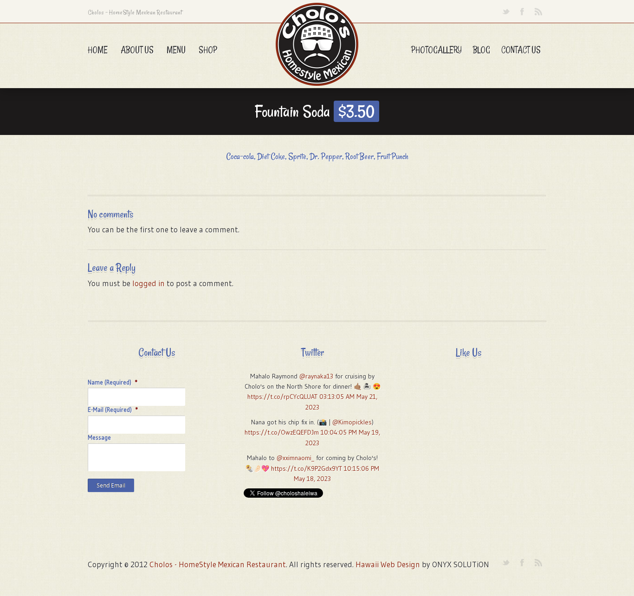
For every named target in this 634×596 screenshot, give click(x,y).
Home (98, 50)
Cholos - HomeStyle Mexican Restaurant (217, 564)
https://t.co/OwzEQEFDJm (282, 432)
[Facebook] (522, 11)
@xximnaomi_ (295, 458)
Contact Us (521, 50)
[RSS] (538, 11)
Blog (481, 50)
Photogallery (436, 50)
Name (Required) (113, 382)
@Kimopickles (352, 422)
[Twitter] (506, 11)
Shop (208, 50)
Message (99, 437)
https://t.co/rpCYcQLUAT (282, 396)
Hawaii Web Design (388, 564)
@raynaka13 (316, 376)
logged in (148, 283)
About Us (137, 50)
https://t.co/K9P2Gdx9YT (306, 468)
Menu (176, 50)
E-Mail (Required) (113, 409)
